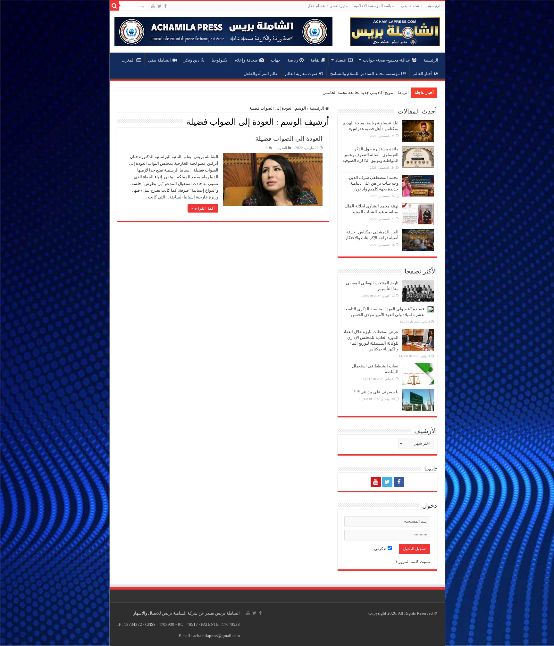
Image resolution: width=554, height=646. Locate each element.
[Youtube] (152, 6)
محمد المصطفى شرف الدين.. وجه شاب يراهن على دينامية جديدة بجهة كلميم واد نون (373, 183)
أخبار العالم (422, 73)
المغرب (128, 60)
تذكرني (381, 548)
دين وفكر (191, 60)
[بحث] (114, 6)
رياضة (293, 60)
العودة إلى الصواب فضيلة (289, 138)
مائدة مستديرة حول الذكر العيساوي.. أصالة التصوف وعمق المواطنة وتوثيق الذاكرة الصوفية (370, 155)
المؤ (405, 92)
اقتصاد (341, 60)
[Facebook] (165, 6)
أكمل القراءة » (202, 208)
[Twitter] (159, 6)
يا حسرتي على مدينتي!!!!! (376, 392)
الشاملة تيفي (411, 6)
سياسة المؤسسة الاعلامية (374, 6)
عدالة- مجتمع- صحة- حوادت (386, 60)
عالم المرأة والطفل (261, 73)
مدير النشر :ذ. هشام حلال (327, 6)
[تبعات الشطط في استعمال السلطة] (418, 374)
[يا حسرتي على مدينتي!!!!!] (418, 400)
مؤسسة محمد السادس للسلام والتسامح (365, 73)
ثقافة (315, 60)
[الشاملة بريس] (395, 30)
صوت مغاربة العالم (301, 73)
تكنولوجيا (219, 60)
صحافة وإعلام (246, 60)
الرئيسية (434, 6)
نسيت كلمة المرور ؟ (412, 561)
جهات (276, 60)
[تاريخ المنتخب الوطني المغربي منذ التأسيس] (418, 291)
